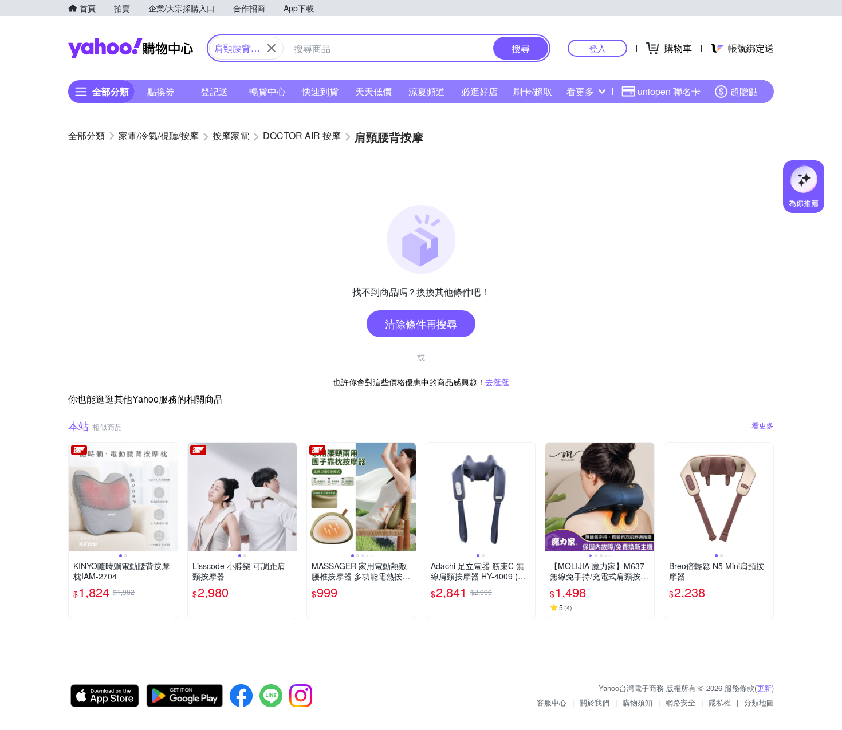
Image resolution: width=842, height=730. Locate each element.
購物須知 (637, 702)
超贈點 (744, 91)
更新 (764, 687)
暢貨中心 (267, 91)
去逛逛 (497, 382)
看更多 (580, 91)
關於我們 (594, 702)
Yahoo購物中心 (130, 48)
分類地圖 (759, 702)
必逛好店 (479, 91)
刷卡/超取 (532, 91)
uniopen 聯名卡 (669, 91)
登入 (597, 48)
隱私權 (720, 702)
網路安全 (680, 702)
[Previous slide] (76, 497)
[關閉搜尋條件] (271, 48)
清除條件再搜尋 (421, 323)
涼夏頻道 (426, 91)
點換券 (161, 91)
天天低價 (373, 91)
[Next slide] (170, 497)
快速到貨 (320, 91)
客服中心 (551, 702)
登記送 (214, 91)
